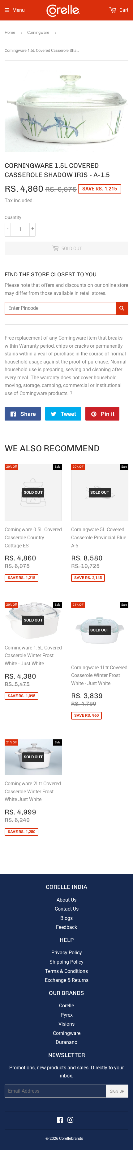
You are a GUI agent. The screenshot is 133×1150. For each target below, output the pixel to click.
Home (10, 32)
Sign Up (117, 1091)
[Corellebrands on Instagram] (70, 1121)
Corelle (66, 1006)
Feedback (66, 927)
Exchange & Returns (66, 980)
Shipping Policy (66, 962)
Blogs (66, 918)
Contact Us (67, 909)
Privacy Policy (66, 953)
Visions (66, 1024)
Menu (18, 10)
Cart (123, 10)
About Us (66, 900)
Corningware (38, 32)
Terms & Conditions (66, 971)
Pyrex (67, 1015)
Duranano (66, 1042)
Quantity (13, 217)
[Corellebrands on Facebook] (60, 1121)
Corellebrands (71, 1138)
